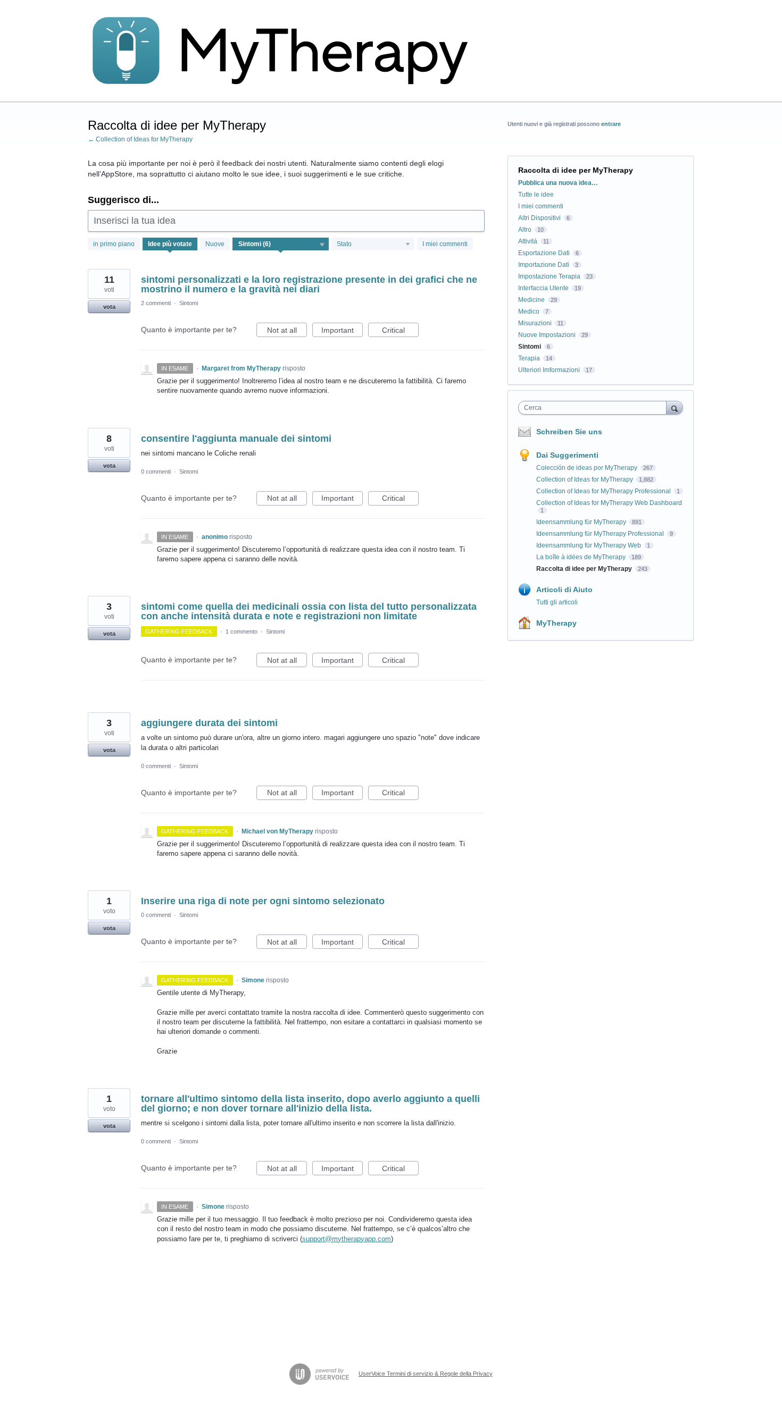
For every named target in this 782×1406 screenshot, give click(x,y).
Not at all (287, 331)
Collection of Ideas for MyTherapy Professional (604, 491)
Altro (524, 229)
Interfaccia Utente (543, 288)
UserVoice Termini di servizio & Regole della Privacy (426, 1373)
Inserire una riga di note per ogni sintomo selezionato (263, 901)
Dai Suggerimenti (567, 455)
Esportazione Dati (544, 253)
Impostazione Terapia (549, 276)
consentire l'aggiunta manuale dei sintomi (236, 438)
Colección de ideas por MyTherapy (587, 468)
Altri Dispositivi (539, 218)
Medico (528, 311)
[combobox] (595, 407)
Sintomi (188, 303)
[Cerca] (674, 407)
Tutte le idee (536, 194)
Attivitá (527, 241)
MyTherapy (556, 623)
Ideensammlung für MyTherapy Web (589, 545)
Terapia (529, 358)
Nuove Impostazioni (547, 335)
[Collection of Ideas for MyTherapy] (287, 51)
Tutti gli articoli (557, 602)
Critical (400, 331)
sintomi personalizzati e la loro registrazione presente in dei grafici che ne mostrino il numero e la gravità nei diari (309, 284)
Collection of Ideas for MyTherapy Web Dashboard (609, 503)
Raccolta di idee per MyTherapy (585, 568)
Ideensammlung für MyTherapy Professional (600, 533)
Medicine (531, 300)
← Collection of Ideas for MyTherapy (140, 139)
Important (342, 331)
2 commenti (156, 303)
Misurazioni (535, 323)
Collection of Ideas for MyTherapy (585, 479)
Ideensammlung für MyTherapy (582, 522)
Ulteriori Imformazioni (549, 370)
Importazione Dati (543, 264)
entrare (611, 124)
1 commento (241, 631)
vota (109, 307)
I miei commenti (445, 244)
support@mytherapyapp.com (346, 1239)
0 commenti (156, 471)
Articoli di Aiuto (564, 589)
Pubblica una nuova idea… (558, 183)
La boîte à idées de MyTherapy (581, 557)
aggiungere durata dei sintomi (209, 723)
